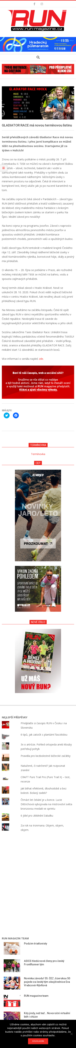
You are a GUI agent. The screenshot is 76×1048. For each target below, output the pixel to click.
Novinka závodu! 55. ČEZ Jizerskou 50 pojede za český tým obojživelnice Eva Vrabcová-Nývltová (47, 982)
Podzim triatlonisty (35, 943)
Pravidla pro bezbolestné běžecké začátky (45, 756)
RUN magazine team (36, 995)
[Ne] (71, 1034)
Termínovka (38, 454)
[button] (38, 20)
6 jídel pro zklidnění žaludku (37, 815)
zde (41, 358)
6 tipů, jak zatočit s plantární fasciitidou (44, 734)
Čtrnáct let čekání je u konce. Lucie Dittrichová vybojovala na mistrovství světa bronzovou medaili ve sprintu (46, 804)
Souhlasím (38, 1041)
